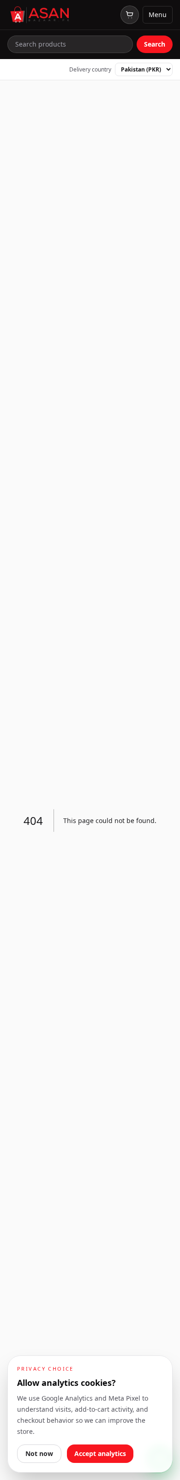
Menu (158, 14)
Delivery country (90, 69)
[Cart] (129, 15)
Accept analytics (100, 1453)
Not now (39, 1453)
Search (154, 44)
